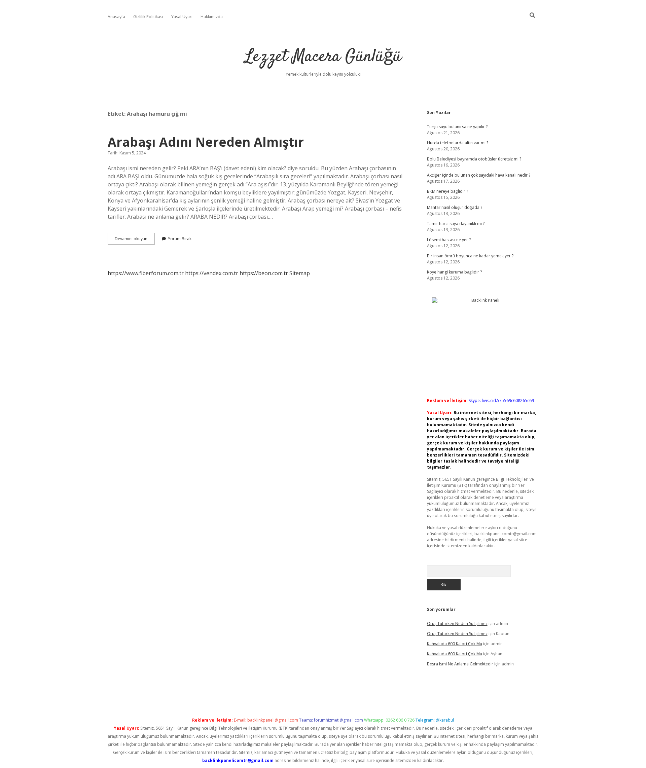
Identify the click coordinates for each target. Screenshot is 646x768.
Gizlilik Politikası (148, 17)
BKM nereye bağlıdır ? (447, 191)
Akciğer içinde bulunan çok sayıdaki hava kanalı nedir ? (478, 175)
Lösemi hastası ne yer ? (449, 240)
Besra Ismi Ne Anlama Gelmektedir (460, 664)
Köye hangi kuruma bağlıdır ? (454, 272)
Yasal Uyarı (181, 17)
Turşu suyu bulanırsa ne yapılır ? (457, 127)
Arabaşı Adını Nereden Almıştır (206, 141)
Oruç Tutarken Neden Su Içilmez (457, 623)
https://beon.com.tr (264, 273)
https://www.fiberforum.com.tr (146, 273)
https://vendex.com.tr (211, 273)
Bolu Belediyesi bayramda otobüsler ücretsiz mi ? (474, 159)
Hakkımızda (212, 17)
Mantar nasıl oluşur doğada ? (454, 207)
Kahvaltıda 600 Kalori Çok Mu (454, 644)
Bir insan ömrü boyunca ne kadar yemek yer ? (470, 256)
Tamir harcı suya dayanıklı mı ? (456, 223)
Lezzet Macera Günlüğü (323, 57)
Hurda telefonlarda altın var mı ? (457, 143)
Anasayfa (116, 17)
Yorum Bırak (179, 239)
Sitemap (299, 273)
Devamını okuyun (134, 240)
